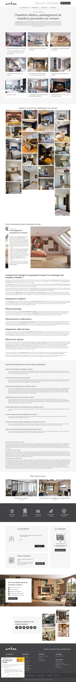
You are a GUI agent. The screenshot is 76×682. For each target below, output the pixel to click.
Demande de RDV (40, 563)
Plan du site (57, 675)
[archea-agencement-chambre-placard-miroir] (46, 171)
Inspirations (44, 7)
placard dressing (35, 312)
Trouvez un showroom (60, 550)
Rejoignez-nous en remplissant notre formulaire (63, 665)
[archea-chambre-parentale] (46, 137)
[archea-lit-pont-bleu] (13, 149)
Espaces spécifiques (26, 667)
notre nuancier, (10, 284)
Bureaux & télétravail (26, 657)
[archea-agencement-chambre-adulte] (46, 154)
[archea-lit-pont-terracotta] (13, 118)
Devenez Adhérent (59, 667)
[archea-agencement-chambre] (62, 202)
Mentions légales (41, 675)
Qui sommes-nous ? (24, 7)
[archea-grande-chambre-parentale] (46, 120)
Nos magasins (53, 7)
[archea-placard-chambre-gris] (30, 178)
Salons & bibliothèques (26, 668)
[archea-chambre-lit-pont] (62, 161)
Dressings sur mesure (26, 660)
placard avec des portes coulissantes (28, 321)
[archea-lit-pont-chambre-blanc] (13, 170)
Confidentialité (49, 675)
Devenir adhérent (13, 598)
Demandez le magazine (60, 663)
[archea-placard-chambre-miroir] (62, 177)
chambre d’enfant (19, 292)
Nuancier (40, 657)
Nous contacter (59, 659)
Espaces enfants (25, 663)
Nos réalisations (42, 659)
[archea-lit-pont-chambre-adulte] (30, 159)
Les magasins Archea (59, 656)
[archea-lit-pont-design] (62, 115)
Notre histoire (8, 656)
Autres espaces (25, 656)
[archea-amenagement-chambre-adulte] (62, 148)
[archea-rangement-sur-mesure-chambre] (13, 188)
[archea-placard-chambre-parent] (46, 184)
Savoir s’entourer (42, 660)
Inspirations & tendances (43, 656)
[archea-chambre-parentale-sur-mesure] (30, 142)
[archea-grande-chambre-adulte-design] (13, 132)
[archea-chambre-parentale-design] (62, 131)
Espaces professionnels (26, 665)
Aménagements (35, 7)
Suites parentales (25, 670)
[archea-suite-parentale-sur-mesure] (30, 125)
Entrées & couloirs (25, 662)
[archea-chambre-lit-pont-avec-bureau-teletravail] (30, 114)
